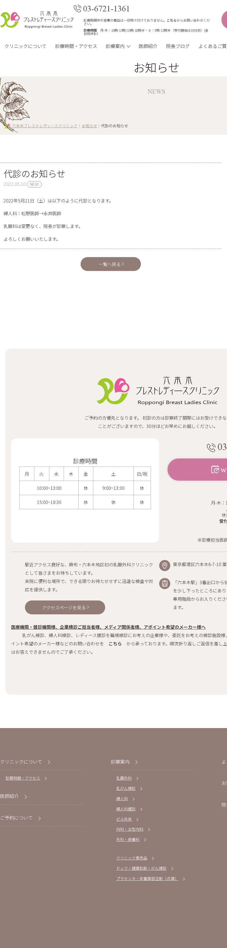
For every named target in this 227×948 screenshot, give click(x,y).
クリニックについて (25, 45)
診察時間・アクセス (23, 778)
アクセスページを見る (64, 607)
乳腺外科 (124, 778)
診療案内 (115, 45)
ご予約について (16, 817)
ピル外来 (124, 819)
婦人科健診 (126, 809)
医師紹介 (148, 45)
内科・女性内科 (129, 829)
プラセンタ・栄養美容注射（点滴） (147, 878)
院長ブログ (178, 45)
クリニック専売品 (131, 858)
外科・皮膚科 (128, 839)
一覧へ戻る (110, 264)
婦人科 (122, 798)
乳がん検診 (126, 788)
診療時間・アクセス (76, 45)
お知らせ (89, 125)
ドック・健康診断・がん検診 (141, 868)
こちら (172, 20)
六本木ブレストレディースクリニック (45, 125)
